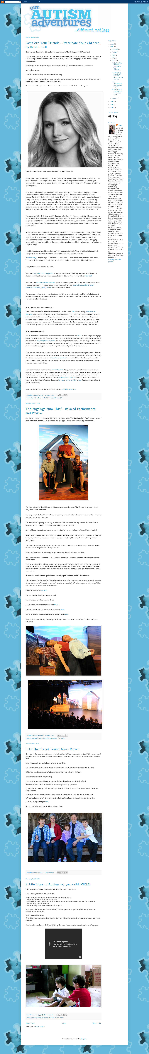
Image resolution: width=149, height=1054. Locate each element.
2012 (112, 107)
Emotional (34, 1017)
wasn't (29, 258)
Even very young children (42, 287)
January (115, 98)
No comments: (49, 395)
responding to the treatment (46, 341)
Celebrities (34, 398)
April (114, 60)
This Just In (59, 398)
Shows (55, 738)
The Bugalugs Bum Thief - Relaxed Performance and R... (117, 76)
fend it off (88, 276)
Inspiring (45, 1017)
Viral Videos (60, 1017)
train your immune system (43, 273)
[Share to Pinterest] (66, 395)
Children (39, 738)
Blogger (83, 1039)
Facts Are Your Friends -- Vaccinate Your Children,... (117, 66)
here (73, 312)
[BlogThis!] (60, 395)
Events (45, 738)
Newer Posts (30, 1023)
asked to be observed (58, 358)
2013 (112, 104)
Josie (120, 125)
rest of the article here (68, 389)
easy (34, 258)
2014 (112, 101)
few (67, 380)
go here (43, 590)
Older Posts (97, 1023)
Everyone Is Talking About (46, 398)
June (113, 55)
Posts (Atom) (40, 1026)
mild (79, 336)
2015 (112, 47)
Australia (34, 738)
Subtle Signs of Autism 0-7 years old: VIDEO (58, 884)
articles (73, 380)
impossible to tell (57, 370)
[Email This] (58, 395)
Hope (39, 1017)
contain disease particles (45, 282)
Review (50, 738)
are (63, 380)
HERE (56, 605)
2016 (112, 44)
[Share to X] (62, 395)
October (115, 49)
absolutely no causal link (66, 377)
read (79, 380)
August (114, 52)
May (113, 58)
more (69, 380)
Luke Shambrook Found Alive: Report (53, 749)
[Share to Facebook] (64, 395)
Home (64, 1023)
